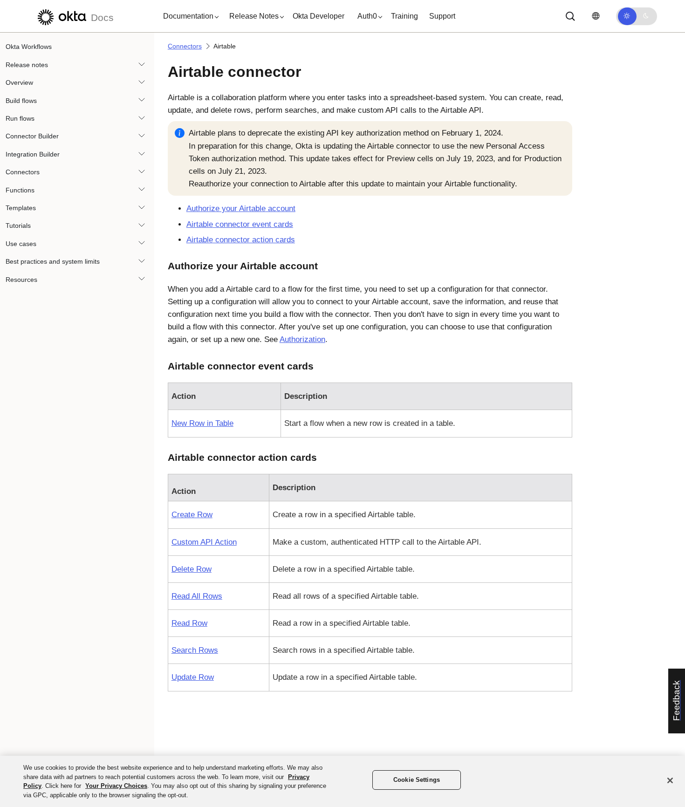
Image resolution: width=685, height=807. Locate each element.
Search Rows (194, 650)
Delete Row (191, 569)
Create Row (191, 514)
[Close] (670, 780)
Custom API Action (204, 542)
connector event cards (239, 224)
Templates (21, 208)
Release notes (27, 64)
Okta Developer (318, 16)
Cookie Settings (416, 779)
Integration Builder (33, 153)
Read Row (189, 623)
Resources (21, 279)
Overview (19, 82)
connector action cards (240, 239)
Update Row (192, 677)
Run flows (20, 118)
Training (404, 16)
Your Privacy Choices (116, 785)
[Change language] (595, 16)
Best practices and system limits (53, 261)
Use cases (21, 243)
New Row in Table (202, 423)
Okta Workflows (29, 46)
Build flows (21, 100)
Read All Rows (196, 596)
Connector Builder (32, 136)
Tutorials (18, 225)
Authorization (302, 339)
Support (442, 16)
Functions (20, 189)
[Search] (570, 16)
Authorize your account (240, 208)
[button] (189, 16)
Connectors (23, 172)
